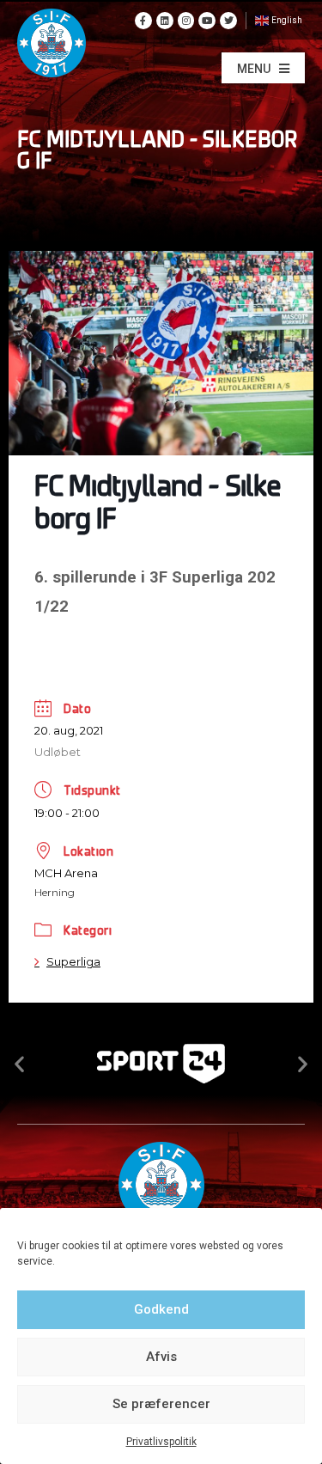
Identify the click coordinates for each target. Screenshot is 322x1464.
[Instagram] (186, 20)
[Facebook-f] (143, 20)
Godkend (161, 1309)
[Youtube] (207, 20)
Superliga (73, 961)
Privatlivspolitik (161, 1442)
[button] (263, 67)
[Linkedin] (164, 20)
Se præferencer (161, 1404)
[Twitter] (228, 20)
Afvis (161, 1356)
